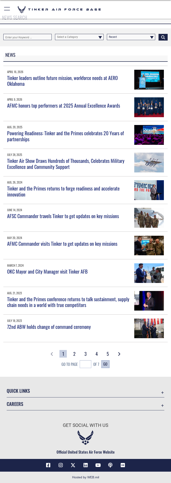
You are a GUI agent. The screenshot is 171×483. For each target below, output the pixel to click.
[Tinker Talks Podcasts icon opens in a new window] (110, 465)
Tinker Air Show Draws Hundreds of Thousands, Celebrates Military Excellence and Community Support (65, 163)
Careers (15, 403)
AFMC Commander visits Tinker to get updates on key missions (62, 243)
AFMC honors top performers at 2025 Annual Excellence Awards (63, 105)
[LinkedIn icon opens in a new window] (85, 465)
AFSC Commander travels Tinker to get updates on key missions (63, 215)
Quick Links (18, 390)
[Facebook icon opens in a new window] (48, 465)
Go (105, 364)
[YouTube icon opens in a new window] (98, 465)
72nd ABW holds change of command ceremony (49, 326)
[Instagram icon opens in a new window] (60, 465)
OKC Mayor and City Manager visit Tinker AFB (47, 271)
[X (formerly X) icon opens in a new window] (73, 465)
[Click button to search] (163, 37)
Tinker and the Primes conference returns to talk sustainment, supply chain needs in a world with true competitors (68, 301)
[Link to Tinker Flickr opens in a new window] (123, 465)
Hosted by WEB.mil (85, 477)
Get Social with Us (85, 425)
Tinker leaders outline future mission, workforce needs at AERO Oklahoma (62, 80)
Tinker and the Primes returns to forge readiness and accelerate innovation (63, 191)
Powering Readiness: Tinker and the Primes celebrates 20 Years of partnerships (65, 135)
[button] (7, 9)
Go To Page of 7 (80, 364)
